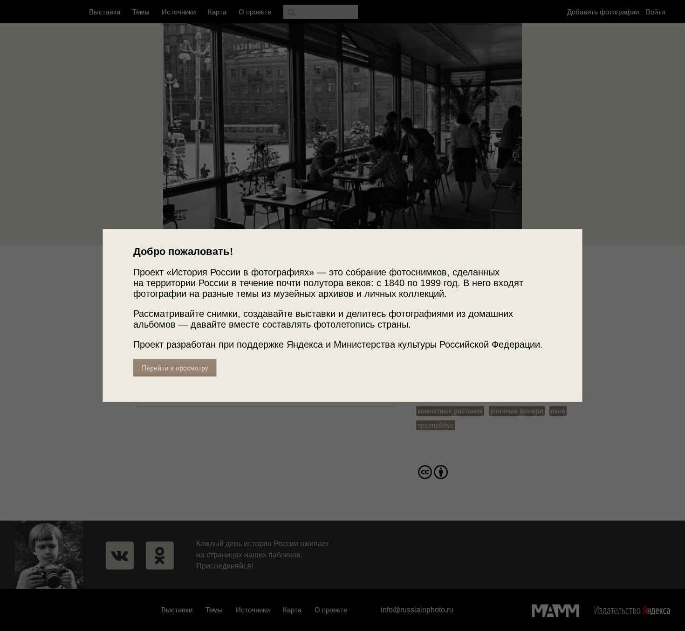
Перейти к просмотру (175, 368)
